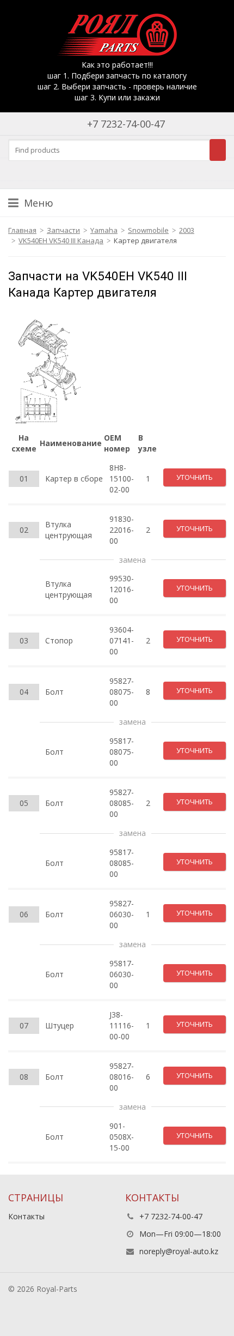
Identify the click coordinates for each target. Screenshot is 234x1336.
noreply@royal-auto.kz (178, 1251)
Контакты (26, 1216)
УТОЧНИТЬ (194, 477)
